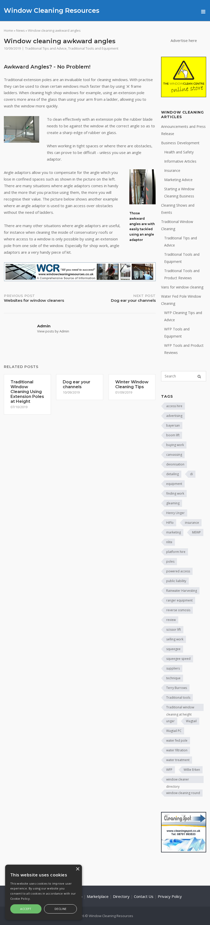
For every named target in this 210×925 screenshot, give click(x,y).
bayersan (173, 425)
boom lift (173, 435)
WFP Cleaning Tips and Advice (183, 316)
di (191, 474)
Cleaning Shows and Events (177, 209)
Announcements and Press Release (183, 130)
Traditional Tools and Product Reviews (182, 274)
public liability (176, 581)
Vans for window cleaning (182, 287)
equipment (174, 484)
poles (170, 561)
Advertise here (184, 40)
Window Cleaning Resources (51, 10)
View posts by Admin (53, 331)
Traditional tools (178, 697)
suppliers (173, 668)
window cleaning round (183, 793)
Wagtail (191, 721)
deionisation (175, 464)
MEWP (196, 532)
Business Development (180, 142)
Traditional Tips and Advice (46, 48)
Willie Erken (192, 769)
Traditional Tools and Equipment (93, 48)
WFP (169, 769)
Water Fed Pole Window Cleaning (181, 300)
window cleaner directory (177, 780)
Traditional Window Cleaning (177, 225)
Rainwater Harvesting (181, 590)
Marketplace (98, 896)
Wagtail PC (174, 731)
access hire (174, 406)
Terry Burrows (176, 688)
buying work (175, 445)
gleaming (173, 503)
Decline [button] (61, 909)
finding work (175, 493)
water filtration (176, 750)
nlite (169, 542)
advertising (174, 416)
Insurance (172, 170)
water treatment (178, 760)
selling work (174, 639)
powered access (178, 571)
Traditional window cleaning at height (180, 708)
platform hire (175, 552)
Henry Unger (175, 513)
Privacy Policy (170, 896)
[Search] (199, 376)
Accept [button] (25, 909)
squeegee (173, 649)
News (20, 30)
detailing (172, 474)
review (171, 620)
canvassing (174, 454)
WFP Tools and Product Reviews (184, 349)
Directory (121, 896)
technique (173, 678)
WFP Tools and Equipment (177, 333)
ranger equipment (179, 600)
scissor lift (173, 629)
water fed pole (176, 740)
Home (8, 30)
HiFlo (170, 522)
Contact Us (143, 896)
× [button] (77, 869)
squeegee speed (178, 658)
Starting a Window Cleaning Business (179, 192)
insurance (192, 522)
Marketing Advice (178, 179)
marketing (173, 532)
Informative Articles (180, 161)
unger (170, 721)
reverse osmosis (178, 610)
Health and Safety (179, 152)
